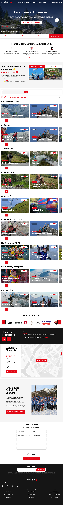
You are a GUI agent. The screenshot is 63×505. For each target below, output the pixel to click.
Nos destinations (8, 489)
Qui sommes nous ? (31, 489)
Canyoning (36, 163)
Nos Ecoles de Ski (8, 492)
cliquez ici (34, 454)
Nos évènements (31, 494)
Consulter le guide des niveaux (18, 97)
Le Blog (31, 495)
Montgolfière (37, 210)
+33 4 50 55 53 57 (12, 371)
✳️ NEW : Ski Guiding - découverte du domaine (42, 279)
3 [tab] (32, 57)
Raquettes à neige (39, 304)
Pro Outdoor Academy (8, 495)
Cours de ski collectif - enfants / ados (12, 279)
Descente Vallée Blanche (12, 116)
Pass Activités (31, 497)
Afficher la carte (41, 360)
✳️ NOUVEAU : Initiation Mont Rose (12, 138)
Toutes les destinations (11, 8)
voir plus (44, 337)
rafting (6, 80)
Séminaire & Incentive (8, 494)
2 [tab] (31, 57)
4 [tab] (33, 57)
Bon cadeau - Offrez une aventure (32, 22)
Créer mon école (31, 491)
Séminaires (28, 2)
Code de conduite (54, 497)
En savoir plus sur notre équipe (15, 411)
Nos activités (21, 2)
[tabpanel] (11, 51)
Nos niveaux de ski (8, 497)
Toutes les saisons (35, 92)
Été (42, 92)
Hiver (47, 92)
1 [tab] (29, 57)
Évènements (35, 2)
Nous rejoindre (31, 492)
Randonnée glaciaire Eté (42, 116)
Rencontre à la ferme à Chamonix (41, 185)
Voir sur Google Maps (11, 362)
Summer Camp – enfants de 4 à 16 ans (14, 256)
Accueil (3, 8)
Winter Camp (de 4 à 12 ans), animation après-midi (44, 256)
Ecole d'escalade (9, 233)
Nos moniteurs (42, 2)
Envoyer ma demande (31, 458)
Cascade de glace (9, 304)
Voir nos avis (11, 27)
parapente (22, 78)
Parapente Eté (8, 210)
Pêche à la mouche (10, 163)
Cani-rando (7, 186)
